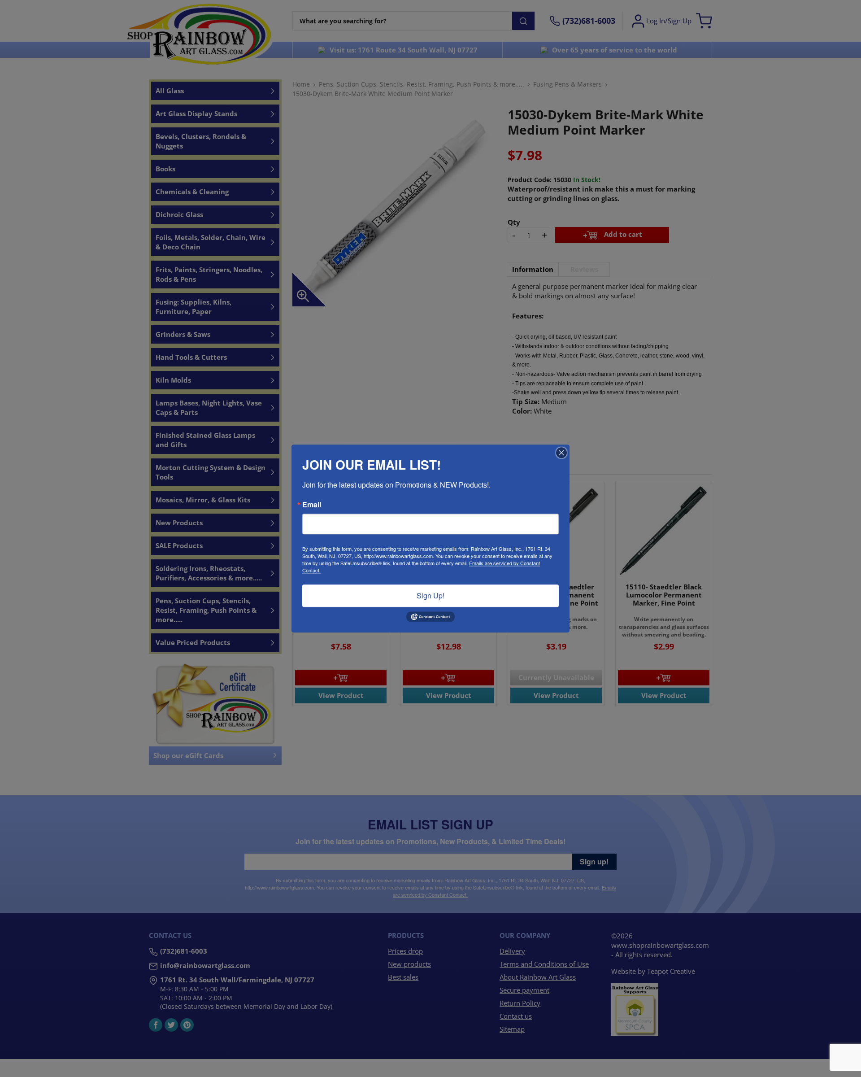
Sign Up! (430, 595)
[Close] (561, 452)
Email (311, 504)
